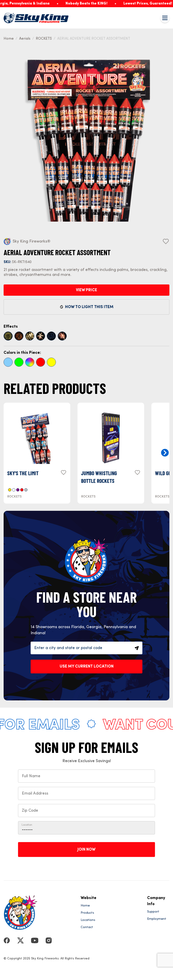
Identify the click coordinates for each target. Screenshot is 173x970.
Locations (88, 920)
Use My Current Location (87, 666)
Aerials (24, 39)
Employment (156, 918)
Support (153, 911)
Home (9, 39)
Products (87, 912)
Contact (87, 927)
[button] (164, 452)
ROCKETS (44, 39)
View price (86, 290)
